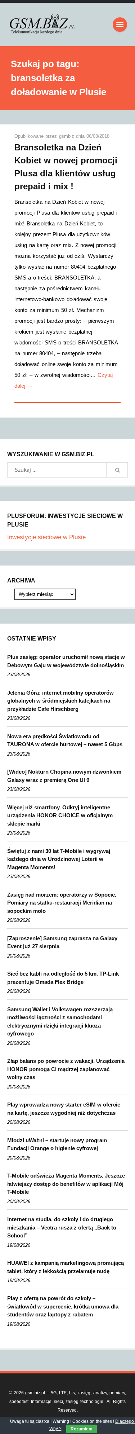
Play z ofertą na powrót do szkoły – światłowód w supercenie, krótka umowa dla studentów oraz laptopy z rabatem (62, 1306)
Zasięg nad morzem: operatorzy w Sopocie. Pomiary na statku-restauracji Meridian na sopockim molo (61, 903)
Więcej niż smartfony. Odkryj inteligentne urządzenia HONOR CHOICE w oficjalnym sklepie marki (60, 815)
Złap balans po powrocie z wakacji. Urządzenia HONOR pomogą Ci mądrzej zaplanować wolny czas (66, 1069)
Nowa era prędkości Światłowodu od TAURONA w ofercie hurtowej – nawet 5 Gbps (64, 740)
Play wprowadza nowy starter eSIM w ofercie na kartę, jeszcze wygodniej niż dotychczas (63, 1108)
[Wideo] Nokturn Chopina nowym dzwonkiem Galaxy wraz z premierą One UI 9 (64, 776)
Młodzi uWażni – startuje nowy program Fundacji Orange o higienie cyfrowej (57, 1144)
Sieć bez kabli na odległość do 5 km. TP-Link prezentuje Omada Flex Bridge (63, 978)
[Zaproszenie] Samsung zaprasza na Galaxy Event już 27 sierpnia (62, 942)
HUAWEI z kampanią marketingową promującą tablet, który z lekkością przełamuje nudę (65, 1267)
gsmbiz (67, 136)
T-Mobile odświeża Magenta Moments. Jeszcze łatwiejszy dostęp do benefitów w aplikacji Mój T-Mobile (66, 1184)
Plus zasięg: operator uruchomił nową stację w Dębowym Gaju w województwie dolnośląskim (66, 661)
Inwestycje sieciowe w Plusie (46, 537)
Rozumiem (82, 1428)
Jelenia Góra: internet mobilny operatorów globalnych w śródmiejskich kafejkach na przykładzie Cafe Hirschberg (60, 701)
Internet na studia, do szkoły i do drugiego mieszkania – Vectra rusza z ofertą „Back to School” (61, 1227)
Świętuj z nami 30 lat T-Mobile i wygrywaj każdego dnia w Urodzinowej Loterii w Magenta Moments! (58, 859)
